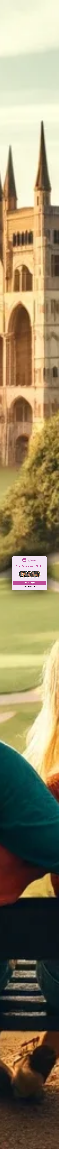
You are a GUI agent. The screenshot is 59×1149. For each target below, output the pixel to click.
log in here (34, 586)
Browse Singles (29, 583)
